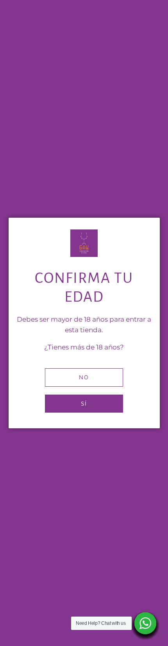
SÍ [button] (84, 403)
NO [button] (84, 377)
